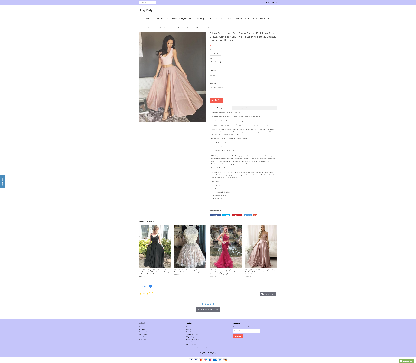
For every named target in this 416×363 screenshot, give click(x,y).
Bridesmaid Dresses (223, 18)
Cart (276, 2)
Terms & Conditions (191, 344)
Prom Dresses (161, 18)
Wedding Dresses (204, 18)
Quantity (212, 75)
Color (211, 58)
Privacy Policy (189, 342)
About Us (188, 329)
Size (211, 50)
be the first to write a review (208, 309)
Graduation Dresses (261, 18)
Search (187, 327)
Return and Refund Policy (192, 339)
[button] (268, 294)
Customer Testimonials (192, 334)
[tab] (221, 108)
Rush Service (213, 67)
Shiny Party (145, 10)
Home (148, 18)
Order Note (213, 84)
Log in (267, 2)
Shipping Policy (190, 337)
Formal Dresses (243, 18)
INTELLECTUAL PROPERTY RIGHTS (196, 347)
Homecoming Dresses (182, 18)
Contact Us (189, 332)
